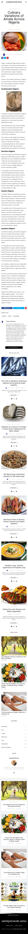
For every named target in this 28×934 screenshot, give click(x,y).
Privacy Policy (9, 925)
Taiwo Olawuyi (9, 54)
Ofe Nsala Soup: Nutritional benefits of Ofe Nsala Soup (14, 475)
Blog (2, 730)
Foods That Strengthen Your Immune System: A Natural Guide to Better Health (13, 685)
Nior (12, 614)
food (9, 316)
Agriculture (4, 726)
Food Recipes (16, 9)
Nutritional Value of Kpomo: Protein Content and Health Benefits (14, 522)
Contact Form (18, 925)
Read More (13, 395)
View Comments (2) (13, 347)
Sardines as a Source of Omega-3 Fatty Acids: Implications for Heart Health (14, 429)
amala (4, 316)
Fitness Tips (4, 737)
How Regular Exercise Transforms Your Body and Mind (14, 805)
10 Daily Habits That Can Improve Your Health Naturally (14, 906)
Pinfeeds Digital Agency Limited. (19, 929)
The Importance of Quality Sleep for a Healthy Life (14, 873)
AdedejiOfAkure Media (14, 2)
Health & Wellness (19, 378)
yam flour (16, 316)
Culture (3, 733)
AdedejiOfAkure (14, 758)
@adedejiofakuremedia (13, 915)
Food (10, 9)
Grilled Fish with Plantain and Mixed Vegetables (14, 610)
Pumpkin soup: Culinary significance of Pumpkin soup (14, 567)
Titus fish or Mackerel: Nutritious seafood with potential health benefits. (14, 383)
